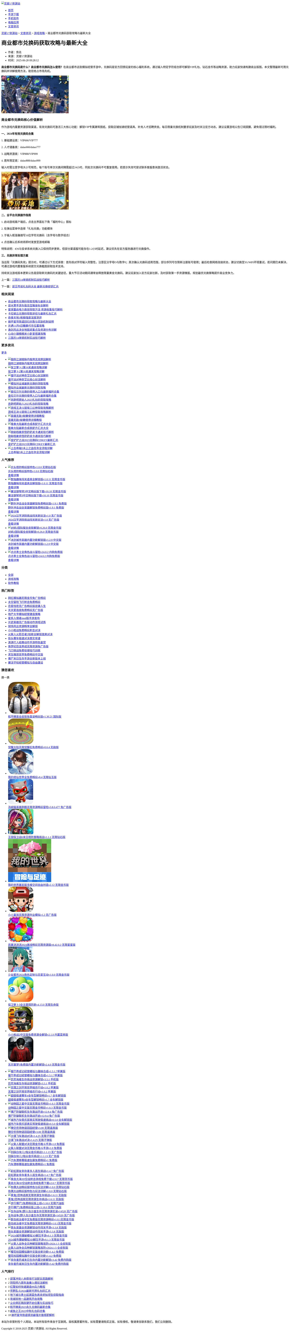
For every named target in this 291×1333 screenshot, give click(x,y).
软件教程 (13, 583)
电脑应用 (13, 22)
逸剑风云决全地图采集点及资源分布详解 (32, 329)
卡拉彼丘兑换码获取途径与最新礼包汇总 (32, 313)
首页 (10, 10)
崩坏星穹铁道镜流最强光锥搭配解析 (33, 1315)
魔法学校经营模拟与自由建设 (25, 662)
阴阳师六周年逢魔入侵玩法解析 (29, 1282)
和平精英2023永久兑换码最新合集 (30, 1307)
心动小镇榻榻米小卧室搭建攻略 (27, 333)
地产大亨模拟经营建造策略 (24, 614)
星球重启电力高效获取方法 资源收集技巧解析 (35, 309)
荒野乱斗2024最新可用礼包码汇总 (30, 1290)
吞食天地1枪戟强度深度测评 (25, 317)
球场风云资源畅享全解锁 (23, 626)
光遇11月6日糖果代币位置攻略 (26, 325)
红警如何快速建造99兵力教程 (27, 1286)
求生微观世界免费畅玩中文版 (25, 654)
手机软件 (13, 18)
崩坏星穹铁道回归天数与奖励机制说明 (31, 321)
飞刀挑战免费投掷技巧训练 (24, 650)
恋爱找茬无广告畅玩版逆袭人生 (27, 606)
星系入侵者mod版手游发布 (24, 618)
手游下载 (13, 14)
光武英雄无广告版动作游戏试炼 (27, 622)
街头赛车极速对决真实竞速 (24, 638)
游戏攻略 (39, 33)
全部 (10, 575)
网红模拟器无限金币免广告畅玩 (27, 598)
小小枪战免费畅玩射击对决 (24, 630)
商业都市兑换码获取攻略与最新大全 (29, 301)
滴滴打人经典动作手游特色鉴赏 (27, 642)
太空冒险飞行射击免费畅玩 (24, 602)
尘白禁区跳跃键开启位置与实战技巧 (31, 1303)
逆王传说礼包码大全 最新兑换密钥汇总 (35, 286)
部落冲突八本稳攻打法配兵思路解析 (31, 1278)
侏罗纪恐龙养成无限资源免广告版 (28, 646)
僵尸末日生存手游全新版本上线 (27, 658)
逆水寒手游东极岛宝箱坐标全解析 (28, 305)
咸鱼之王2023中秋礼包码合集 (27, 1311)
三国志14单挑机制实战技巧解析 (31, 279)
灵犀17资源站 (9, 33)
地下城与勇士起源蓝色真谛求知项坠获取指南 (37, 1294)
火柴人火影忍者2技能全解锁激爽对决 (30, 634)
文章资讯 (13, 26)
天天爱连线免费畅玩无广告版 (25, 610)
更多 (4, 352)
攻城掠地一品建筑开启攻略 (26, 1298)
